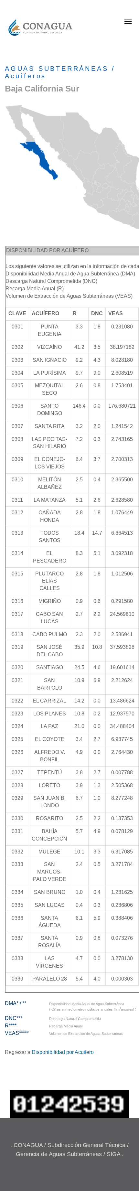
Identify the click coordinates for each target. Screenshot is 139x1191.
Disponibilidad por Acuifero (63, 1052)
